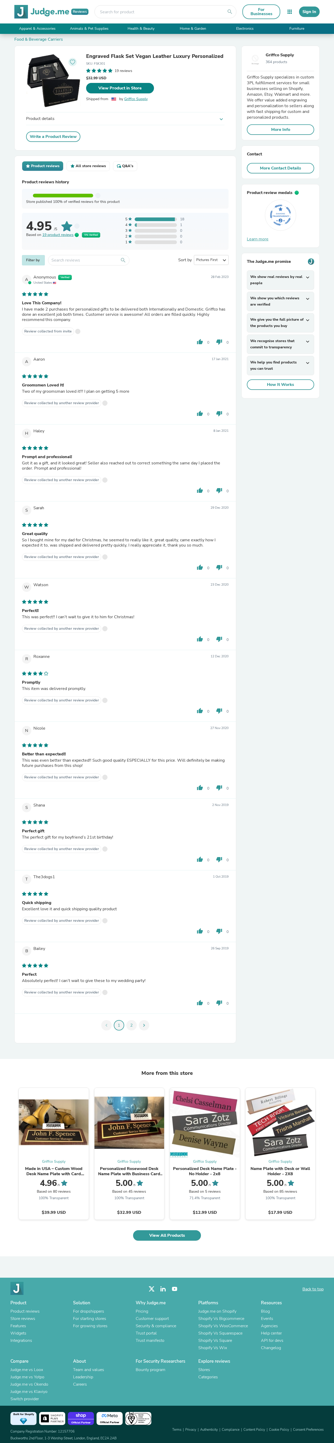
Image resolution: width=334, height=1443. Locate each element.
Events (267, 1318)
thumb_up (200, 342)
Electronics (245, 28)
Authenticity (209, 1429)
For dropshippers (88, 1311)
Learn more (258, 239)
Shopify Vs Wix (212, 1347)
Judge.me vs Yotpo (27, 1377)
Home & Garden (193, 28)
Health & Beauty (141, 28)
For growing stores (90, 1326)
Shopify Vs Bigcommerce (221, 1318)
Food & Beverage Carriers (38, 39)
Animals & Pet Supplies (89, 28)
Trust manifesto (150, 1340)
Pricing (142, 1311)
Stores (204, 1369)
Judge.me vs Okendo (29, 1384)
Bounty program (150, 1369)
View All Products (167, 1235)
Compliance (231, 1429)
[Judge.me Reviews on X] (151, 1289)
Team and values (88, 1369)
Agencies (269, 1326)
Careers (80, 1384)
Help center (271, 1333)
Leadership (83, 1377)
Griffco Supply (136, 98)
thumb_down (219, 342)
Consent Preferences (308, 1429)
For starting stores (89, 1318)
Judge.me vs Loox (26, 1369)
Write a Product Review (53, 137)
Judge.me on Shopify (217, 1311)
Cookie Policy (279, 1429)
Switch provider (24, 1399)
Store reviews (22, 1318)
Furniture (296, 28)
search (230, 12)
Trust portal (146, 1333)
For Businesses (261, 12)
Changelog (271, 1347)
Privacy (190, 1429)
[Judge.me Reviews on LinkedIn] (163, 1289)
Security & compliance (156, 1326)
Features (18, 1326)
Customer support (152, 1318)
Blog (265, 1311)
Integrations (21, 1340)
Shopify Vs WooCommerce (223, 1326)
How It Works (280, 384)
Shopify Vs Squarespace (220, 1333)
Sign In (309, 12)
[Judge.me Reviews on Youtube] (174, 1289)
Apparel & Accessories (37, 28)
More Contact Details (280, 168)
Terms (176, 1429)
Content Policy (254, 1429)
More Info (280, 129)
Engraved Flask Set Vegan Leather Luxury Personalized (154, 56)
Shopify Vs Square (215, 1340)
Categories (208, 1377)
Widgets (18, 1333)
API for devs (272, 1340)
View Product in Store (120, 88)
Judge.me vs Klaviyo (28, 1391)
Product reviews (25, 1311)
